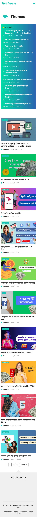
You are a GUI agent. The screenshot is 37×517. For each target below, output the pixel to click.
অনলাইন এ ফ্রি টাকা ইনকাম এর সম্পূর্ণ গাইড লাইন (18, 104)
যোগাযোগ (16, 512)
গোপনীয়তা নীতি (23, 512)
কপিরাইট (18, 514)
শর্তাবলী (31, 512)
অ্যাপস (4, 292)
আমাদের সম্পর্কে (8, 512)
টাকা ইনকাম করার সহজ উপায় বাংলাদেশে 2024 (18, 40)
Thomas (5, 35)
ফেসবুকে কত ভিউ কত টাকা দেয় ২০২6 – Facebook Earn (16, 71)
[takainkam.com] (8, 3)
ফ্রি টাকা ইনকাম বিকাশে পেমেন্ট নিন (14, 46)
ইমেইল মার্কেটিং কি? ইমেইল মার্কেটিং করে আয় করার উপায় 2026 (18, 96)
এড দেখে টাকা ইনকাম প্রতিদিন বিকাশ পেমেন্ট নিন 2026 (16, 87)
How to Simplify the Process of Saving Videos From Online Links (18, 32)
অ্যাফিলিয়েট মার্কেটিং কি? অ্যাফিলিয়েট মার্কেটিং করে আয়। (18, 62)
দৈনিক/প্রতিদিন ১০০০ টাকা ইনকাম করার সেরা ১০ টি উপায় (19, 54)
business (9, 28)
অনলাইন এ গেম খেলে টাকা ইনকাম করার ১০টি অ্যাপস (19, 79)
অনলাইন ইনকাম (5, 155)
